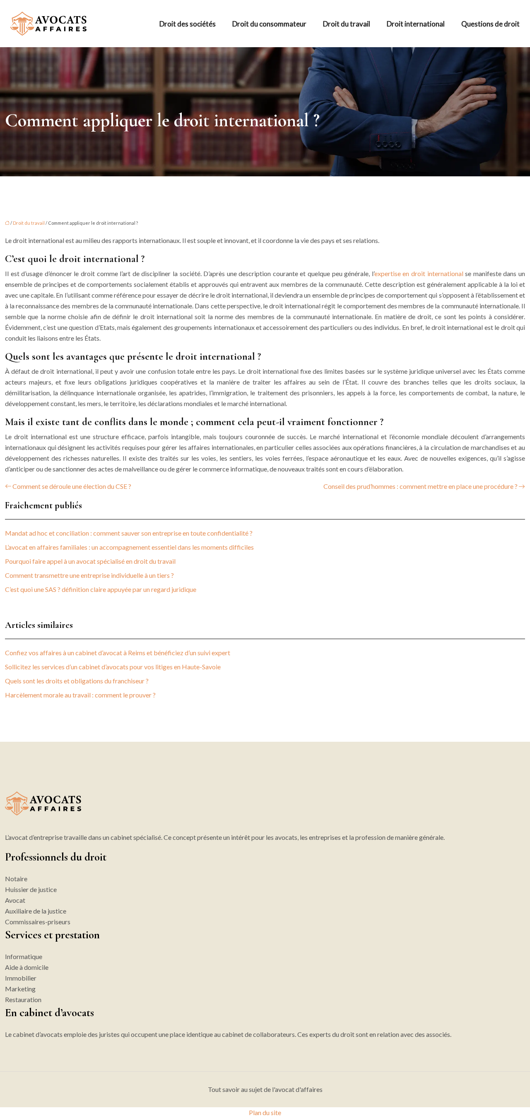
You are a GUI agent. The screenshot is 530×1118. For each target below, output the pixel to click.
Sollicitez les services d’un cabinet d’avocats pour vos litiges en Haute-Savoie (113, 667)
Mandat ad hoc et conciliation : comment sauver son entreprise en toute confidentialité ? (129, 533)
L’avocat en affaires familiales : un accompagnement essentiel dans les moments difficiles (129, 547)
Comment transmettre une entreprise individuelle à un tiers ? (89, 575)
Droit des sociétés (187, 23)
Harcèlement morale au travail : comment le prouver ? (80, 695)
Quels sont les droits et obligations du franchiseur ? (77, 681)
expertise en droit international (418, 273)
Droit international (416, 23)
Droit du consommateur (269, 23)
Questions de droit (490, 23)
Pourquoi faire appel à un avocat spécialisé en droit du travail (90, 561)
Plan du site (265, 1112)
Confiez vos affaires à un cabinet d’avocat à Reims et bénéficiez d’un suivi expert (117, 652)
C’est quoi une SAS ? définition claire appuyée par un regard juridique (100, 589)
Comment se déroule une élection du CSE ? (71, 486)
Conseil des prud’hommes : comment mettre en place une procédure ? (420, 486)
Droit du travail (346, 23)
